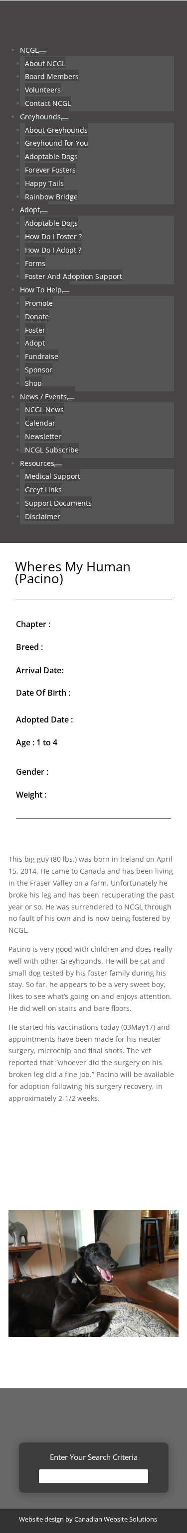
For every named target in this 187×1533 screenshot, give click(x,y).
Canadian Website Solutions (115, 1519)
